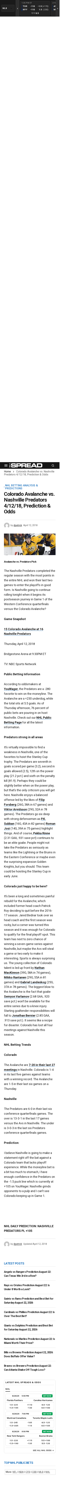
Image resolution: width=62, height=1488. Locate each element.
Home (7, 471)
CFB (28, 1471)
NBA (21, 1471)
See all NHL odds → (43, 1450)
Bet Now (47, 1396)
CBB (34, 1471)
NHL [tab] (7, 1389)
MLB (41, 1471)
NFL (15, 1471)
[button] (6, 465)
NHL (47, 1471)
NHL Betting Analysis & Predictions (21, 487)
